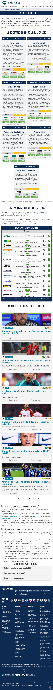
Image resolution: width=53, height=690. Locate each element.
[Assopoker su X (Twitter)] (23, 600)
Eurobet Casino (31, 626)
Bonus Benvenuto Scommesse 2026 (44, 626)
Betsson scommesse (19, 629)
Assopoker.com (18, 588)
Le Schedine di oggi (6, 632)
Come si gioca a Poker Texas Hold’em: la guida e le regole (7, 620)
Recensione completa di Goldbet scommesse (20, 647)
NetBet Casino (31, 624)
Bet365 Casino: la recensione (32, 610)
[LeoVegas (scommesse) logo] (48, 357)
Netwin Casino (31, 613)
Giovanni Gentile (37, 460)
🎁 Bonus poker (4, 6)
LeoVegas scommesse (20, 635)
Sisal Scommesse (19, 633)
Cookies (4, 608)
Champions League (13, 516)
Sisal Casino (30, 617)
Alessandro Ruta (37, 338)
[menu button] (50, 2)
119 (29, 498)
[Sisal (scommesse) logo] (44, 357)
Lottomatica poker (19, 619)
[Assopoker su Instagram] (12, 600)
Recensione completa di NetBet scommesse (20, 644)
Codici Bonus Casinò (45, 646)
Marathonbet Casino (32, 632)
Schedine (11, 327)
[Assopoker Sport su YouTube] (45, 600)
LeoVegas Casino (31, 625)
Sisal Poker (17, 610)
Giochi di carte (5, 634)
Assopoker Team (37, 400)
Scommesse (5, 627)
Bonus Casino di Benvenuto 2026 (44, 609)
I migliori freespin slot (45, 654)
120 (33, 498)
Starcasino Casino (32, 628)
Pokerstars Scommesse (17, 640)
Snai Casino (30, 619)
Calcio (7, 327)
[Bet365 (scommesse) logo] (46, 328)
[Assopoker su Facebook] (26, 600)
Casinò (3, 625)
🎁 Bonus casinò (23, 6)
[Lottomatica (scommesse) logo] (46, 357)
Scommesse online (8, 9)
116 (18, 498)
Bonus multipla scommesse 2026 (44, 641)
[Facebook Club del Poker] (34, 600)
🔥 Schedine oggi (33, 6)
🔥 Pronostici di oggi (43, 6)
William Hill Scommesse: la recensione (18, 652)
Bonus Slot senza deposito (44, 649)
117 (22, 498)
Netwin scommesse (19, 655)
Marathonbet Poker (19, 622)
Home (2, 9)
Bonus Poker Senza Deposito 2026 (44, 620)
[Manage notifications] (50, 687)
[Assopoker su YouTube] (15, 600)
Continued (9, 490)
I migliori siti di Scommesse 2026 (44, 631)
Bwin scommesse (19, 649)
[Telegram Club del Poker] (30, 600)
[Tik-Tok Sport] (49, 600)
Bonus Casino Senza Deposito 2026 (45, 612)
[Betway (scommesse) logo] (46, 418)
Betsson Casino (31, 608)
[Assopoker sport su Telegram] (41, 600)
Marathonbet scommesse (18, 657)
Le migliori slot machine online (43, 652)
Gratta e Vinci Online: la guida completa (45, 659)
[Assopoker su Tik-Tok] (19, 600)
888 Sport (17, 642)
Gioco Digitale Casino (32, 629)
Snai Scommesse (19, 634)
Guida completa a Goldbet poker (19, 617)
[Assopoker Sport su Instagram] (38, 600)
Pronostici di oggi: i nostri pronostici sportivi (6, 630)
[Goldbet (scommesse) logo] (46, 388)
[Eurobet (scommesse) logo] (48, 418)
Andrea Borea (37, 493)
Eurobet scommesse (19, 631)
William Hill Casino (32, 630)
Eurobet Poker (18, 621)
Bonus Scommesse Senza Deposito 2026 (45, 628)
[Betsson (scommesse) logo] (48, 328)
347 (38, 498)
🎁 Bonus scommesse (14, 6)
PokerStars (17, 608)
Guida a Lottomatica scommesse (19, 637)
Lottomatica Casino (32, 614)
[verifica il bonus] (49, 236)
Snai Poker (17, 611)
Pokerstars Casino (32, 615)
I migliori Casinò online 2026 (44, 615)
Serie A (40, 212)
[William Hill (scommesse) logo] (50, 448)
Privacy (3, 610)
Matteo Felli (37, 369)
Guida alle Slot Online (45, 647)
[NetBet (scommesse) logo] (50, 357)
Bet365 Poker (18, 613)
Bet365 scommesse (19, 630)
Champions (21, 214)
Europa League (5, 518)
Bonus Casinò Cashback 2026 (43, 634)
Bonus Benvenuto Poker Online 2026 (44, 617)
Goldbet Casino (31, 618)
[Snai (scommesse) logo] (50, 328)
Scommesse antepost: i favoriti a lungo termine (45, 638)
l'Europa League (29, 214)
